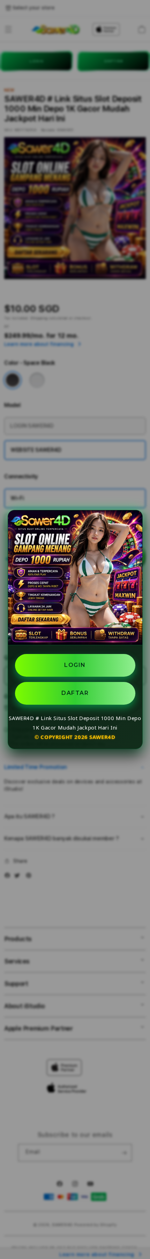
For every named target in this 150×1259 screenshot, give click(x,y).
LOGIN (75, 665)
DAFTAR (75, 693)
